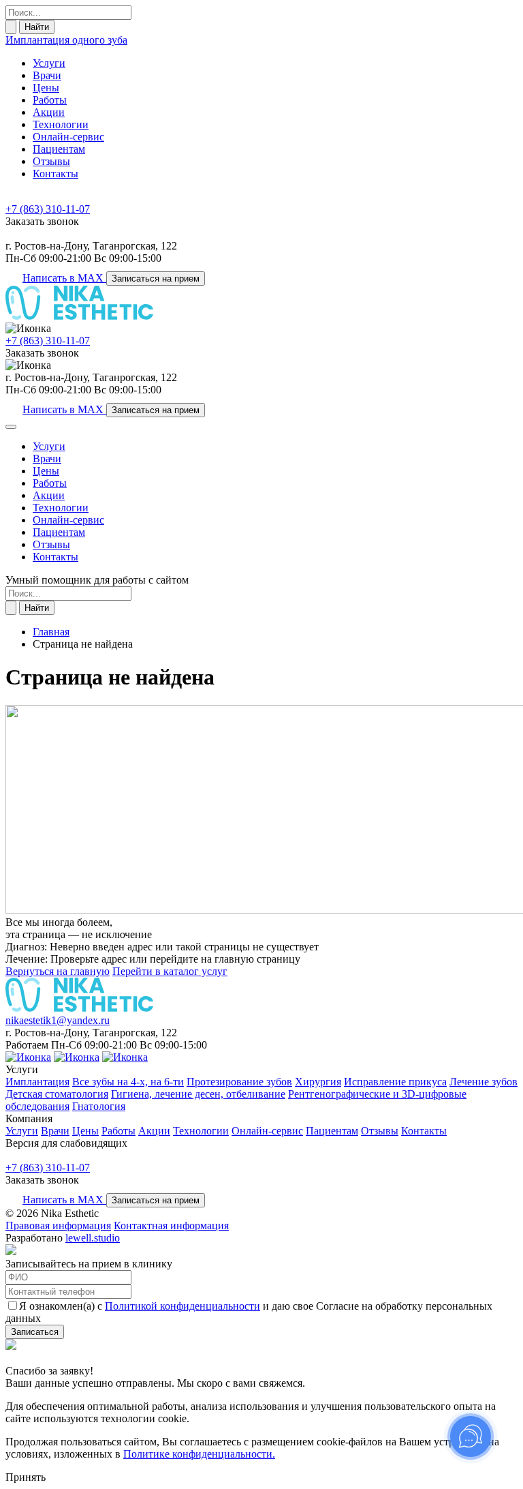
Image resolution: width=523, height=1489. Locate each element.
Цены (46, 87)
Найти (37, 27)
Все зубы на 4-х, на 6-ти (128, 1081)
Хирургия (318, 1081)
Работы (50, 100)
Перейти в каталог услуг (169, 971)
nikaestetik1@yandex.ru (57, 1020)
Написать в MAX (64, 278)
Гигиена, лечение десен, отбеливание (198, 1094)
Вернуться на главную (57, 971)
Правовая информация (58, 1225)
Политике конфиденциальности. (199, 1454)
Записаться (35, 1332)
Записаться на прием (156, 278)
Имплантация (37, 1081)
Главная (51, 631)
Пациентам (59, 149)
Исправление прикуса (395, 1081)
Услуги (49, 63)
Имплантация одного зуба (66, 40)
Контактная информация (171, 1225)
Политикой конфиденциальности (182, 1306)
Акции (49, 112)
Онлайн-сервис (68, 136)
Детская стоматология (56, 1094)
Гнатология (98, 1106)
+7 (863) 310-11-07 (47, 209)
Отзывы (51, 161)
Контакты (55, 173)
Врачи (47, 75)
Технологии (61, 124)
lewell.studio (92, 1238)
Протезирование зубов (239, 1081)
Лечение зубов (483, 1081)
